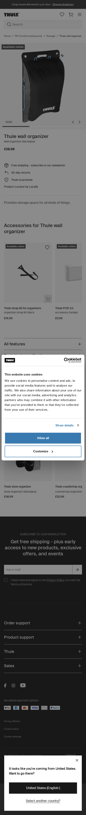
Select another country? (43, 801)
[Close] (77, 760)
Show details (64, 425)
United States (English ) (43, 788)
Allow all (43, 438)
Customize (40, 451)
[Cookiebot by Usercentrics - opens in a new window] (63, 360)
